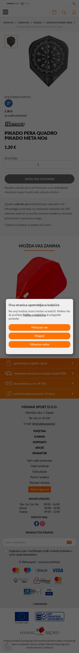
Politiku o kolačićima (34, 314)
